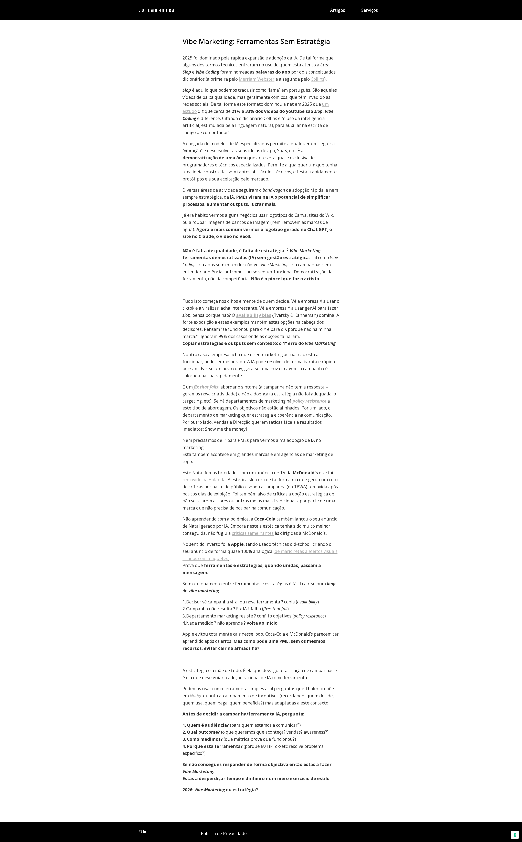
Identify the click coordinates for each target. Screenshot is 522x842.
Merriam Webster (256, 79)
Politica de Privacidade (224, 833)
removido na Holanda (204, 479)
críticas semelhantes (253, 533)
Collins (317, 79)
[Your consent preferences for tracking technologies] (515, 835)
